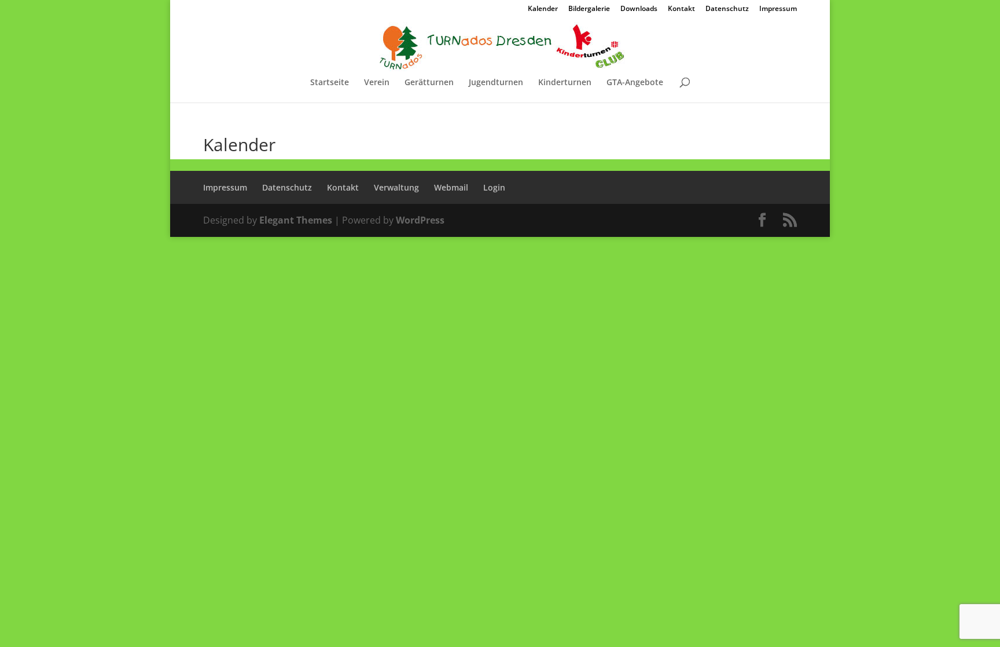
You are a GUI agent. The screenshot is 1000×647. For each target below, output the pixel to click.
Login (494, 187)
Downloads (638, 9)
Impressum (778, 9)
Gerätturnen (429, 82)
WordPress (420, 220)
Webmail (451, 187)
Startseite (329, 82)
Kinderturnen (564, 82)
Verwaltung (396, 187)
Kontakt (681, 9)
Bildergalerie (589, 9)
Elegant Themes (295, 220)
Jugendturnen (496, 82)
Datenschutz (727, 9)
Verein (376, 82)
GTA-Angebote (634, 82)
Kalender (543, 9)
